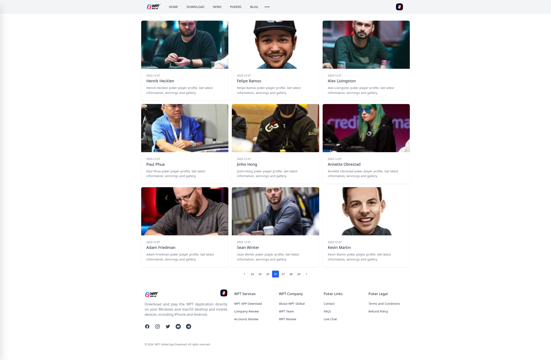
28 (291, 274)
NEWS (217, 7)
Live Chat (330, 319)
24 (260, 274)
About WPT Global (292, 304)
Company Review (246, 311)
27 (283, 274)
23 (252, 274)
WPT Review (287, 319)
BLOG (254, 7)
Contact (329, 304)
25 (267, 274)
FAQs (327, 311)
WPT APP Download (248, 304)
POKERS (235, 7)
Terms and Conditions (384, 304)
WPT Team (286, 311)
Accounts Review (246, 319)
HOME (173, 7)
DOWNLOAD (195, 7)
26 (275, 274)
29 (298, 274)
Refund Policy (378, 311)
